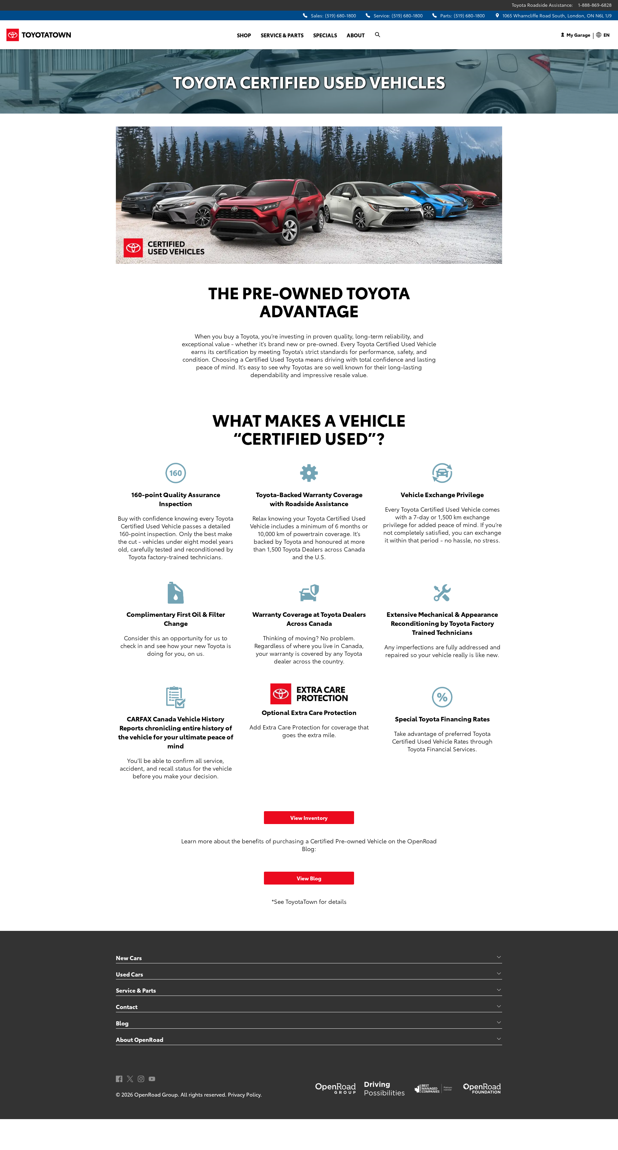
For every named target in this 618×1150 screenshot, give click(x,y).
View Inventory (309, 817)
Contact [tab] (126, 1006)
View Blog (309, 878)
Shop (244, 35)
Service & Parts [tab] (136, 990)
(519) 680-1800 (340, 15)
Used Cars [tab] (129, 974)
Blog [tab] (122, 1023)
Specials (325, 35)
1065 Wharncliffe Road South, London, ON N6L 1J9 (557, 15)
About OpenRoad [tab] (139, 1039)
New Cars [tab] (129, 957)
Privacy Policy (244, 1094)
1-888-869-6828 (595, 5)
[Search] (377, 34)
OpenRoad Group (156, 1094)
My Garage (578, 35)
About (356, 35)
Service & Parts (282, 35)
